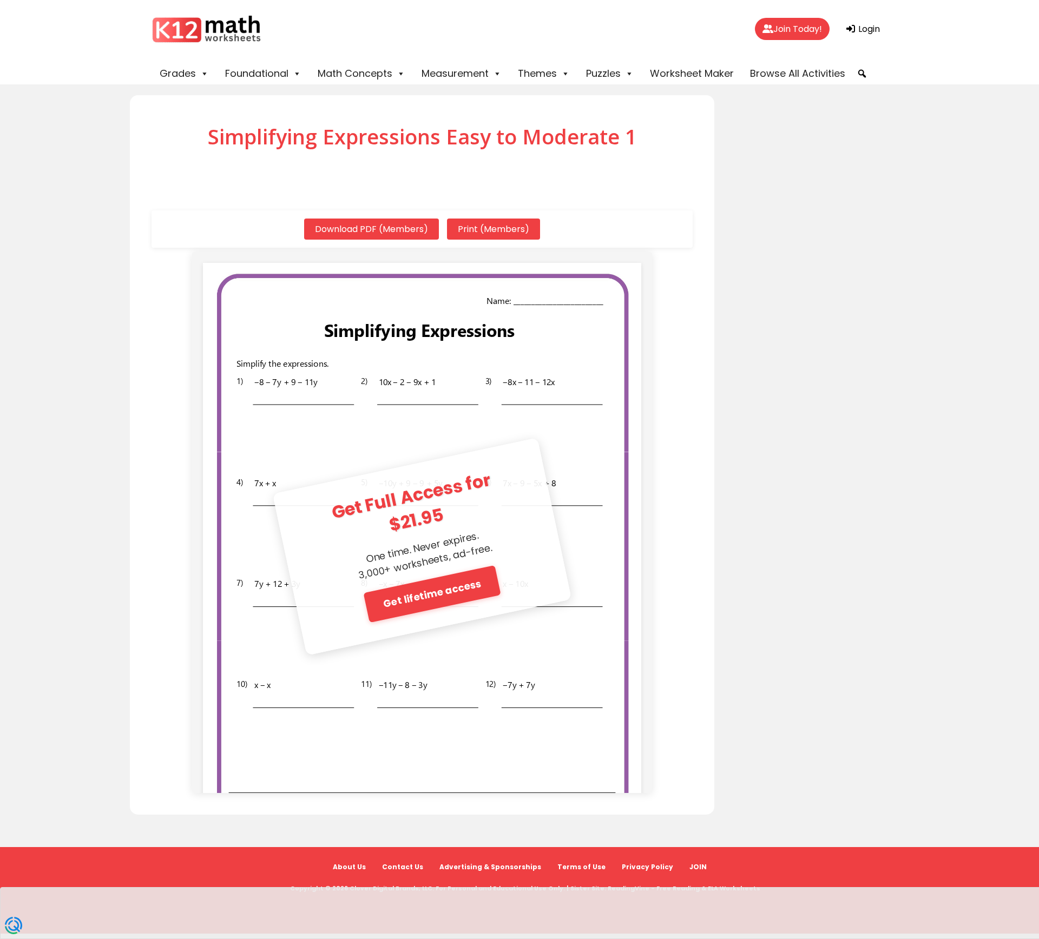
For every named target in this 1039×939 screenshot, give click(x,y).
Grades (178, 73)
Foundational (256, 73)
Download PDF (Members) (371, 229)
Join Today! (797, 29)
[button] (862, 73)
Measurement (455, 73)
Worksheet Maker (692, 73)
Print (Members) (493, 229)
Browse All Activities (797, 73)
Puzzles (603, 73)
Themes (537, 73)
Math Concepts (355, 73)
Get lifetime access (432, 593)
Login (868, 29)
